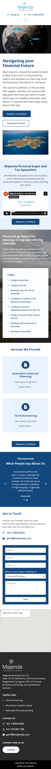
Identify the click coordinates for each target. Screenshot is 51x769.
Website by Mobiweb (25, 766)
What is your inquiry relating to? (21, 571)
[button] (26, 21)
